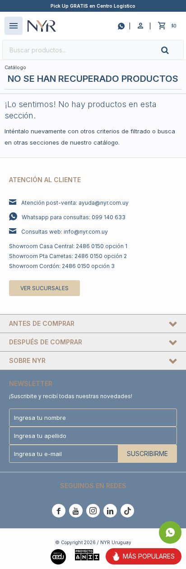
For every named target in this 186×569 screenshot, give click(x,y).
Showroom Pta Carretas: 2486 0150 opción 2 (68, 256)
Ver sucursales (44, 288)
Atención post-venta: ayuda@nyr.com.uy (75, 202)
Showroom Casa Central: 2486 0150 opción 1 (68, 246)
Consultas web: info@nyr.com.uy (64, 231)
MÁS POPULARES (149, 556)
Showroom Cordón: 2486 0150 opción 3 (62, 266)
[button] (172, 50)
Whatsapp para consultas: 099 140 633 (74, 217)
